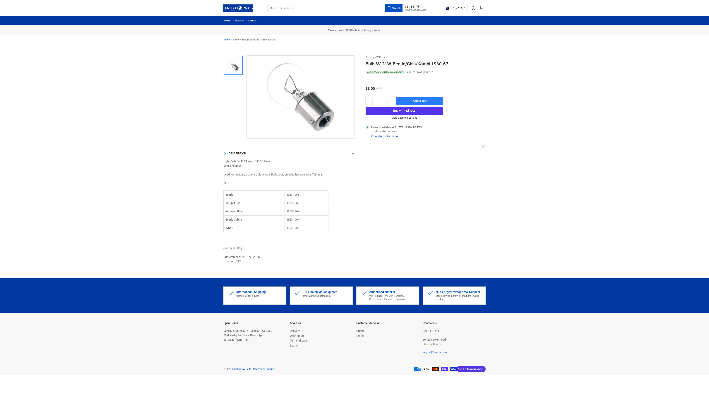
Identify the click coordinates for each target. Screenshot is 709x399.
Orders (360, 330)
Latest (252, 20)
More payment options (404, 117)
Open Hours (297, 335)
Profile (360, 335)
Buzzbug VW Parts (375, 57)
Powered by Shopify (263, 369)
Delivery (295, 330)
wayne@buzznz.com (435, 352)
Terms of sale (298, 340)
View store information (385, 136)
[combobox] (335, 8)
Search (239, 20)
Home (226, 20)
